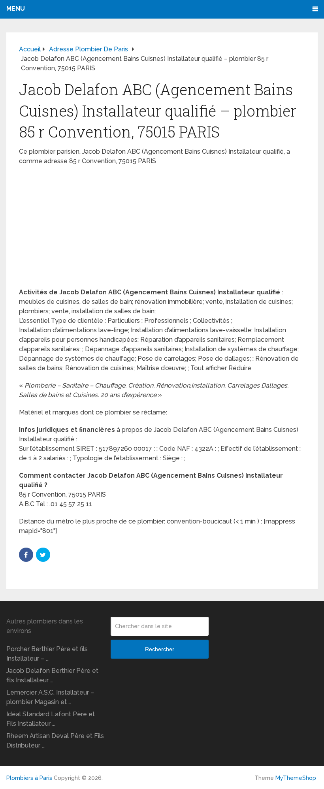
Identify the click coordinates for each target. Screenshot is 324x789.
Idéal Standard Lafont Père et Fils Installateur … (50, 718)
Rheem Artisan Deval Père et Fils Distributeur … (55, 740)
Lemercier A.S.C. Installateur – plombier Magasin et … (50, 697)
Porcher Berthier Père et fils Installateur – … (47, 653)
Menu (15, 8)
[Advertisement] (162, 229)
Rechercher (159, 649)
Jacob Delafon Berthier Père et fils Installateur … (52, 675)
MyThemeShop (295, 778)
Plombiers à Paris (29, 778)
